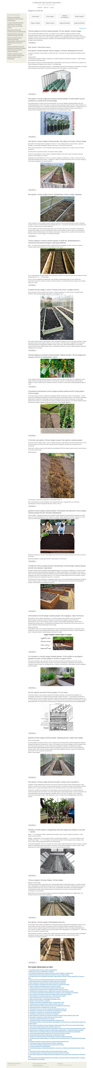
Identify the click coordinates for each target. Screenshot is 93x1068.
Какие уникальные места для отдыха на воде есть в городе (45, 997)
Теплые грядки (50, 16)
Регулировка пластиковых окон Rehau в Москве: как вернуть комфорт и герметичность (51, 973)
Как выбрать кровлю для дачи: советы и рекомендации (43, 970)
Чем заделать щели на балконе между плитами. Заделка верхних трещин (48, 1051)
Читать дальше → (32, 42)
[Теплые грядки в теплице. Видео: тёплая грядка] (57, 906)
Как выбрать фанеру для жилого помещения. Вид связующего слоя (47, 1020)
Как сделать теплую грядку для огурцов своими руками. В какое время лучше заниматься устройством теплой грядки (56, 100)
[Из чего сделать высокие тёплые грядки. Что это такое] (57, 717)
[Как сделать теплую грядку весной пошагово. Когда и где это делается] (57, 810)
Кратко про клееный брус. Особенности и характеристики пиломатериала (15, 19)
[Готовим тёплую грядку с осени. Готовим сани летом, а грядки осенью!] (57, 317)
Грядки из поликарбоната (64, 16)
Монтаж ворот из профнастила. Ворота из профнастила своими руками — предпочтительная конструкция (56, 1030)
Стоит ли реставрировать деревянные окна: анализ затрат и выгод (47, 1044)
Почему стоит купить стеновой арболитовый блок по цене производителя (47, 979)
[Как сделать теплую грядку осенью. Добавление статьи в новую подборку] (57, 209)
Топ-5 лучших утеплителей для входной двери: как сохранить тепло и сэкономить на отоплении (54, 992)
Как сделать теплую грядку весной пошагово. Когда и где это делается (53, 782)
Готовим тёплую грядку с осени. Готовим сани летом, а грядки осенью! (53, 290)
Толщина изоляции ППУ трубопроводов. (40, 1046)
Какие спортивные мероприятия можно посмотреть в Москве (45, 986)
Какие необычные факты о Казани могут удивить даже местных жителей (47, 981)
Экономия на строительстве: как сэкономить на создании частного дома (48, 1010)
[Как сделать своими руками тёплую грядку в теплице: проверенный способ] (57, 81)
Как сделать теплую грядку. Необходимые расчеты (46, 922)
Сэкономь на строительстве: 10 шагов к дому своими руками (45, 1012)
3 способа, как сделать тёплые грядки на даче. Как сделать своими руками (55, 440)
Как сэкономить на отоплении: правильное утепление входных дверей (48, 996)
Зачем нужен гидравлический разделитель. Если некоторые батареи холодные (50, 1033)
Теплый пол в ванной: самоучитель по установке (42, 1018)
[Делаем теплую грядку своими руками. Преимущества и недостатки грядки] (57, 765)
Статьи (52, 7)
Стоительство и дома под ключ (46, 2)
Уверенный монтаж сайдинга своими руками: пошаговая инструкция (47, 1035)
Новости (46, 7)
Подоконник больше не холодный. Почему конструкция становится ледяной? (49, 1053)
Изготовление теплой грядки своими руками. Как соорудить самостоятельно (56, 616)
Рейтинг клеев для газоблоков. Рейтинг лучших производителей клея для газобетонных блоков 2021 (55, 1031)
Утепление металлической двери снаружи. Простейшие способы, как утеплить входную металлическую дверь (58, 1028)
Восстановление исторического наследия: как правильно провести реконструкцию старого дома (54, 1015)
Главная (39, 7)
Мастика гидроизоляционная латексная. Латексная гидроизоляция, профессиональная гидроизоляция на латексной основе (16, 41)
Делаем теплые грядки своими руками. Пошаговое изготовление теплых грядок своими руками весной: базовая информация (57, 512)
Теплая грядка (35, 16)
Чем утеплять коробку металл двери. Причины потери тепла (45, 1027)
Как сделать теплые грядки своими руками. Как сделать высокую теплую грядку (57, 141)
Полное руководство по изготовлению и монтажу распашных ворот (47, 987)
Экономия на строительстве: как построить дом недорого (44, 1014)
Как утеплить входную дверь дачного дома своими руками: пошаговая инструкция (50, 994)
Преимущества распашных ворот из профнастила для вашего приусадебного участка (51, 991)
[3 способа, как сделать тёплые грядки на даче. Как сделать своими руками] (57, 475)
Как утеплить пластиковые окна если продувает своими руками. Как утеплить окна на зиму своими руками (57, 1025)
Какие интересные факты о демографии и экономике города (45, 999)
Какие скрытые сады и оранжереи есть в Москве (41, 971)
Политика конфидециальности (38, 1065)
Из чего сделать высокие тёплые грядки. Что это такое (47, 692)
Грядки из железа (50, 23)
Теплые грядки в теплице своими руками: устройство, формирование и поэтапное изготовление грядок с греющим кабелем (54, 242)
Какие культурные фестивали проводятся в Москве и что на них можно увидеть (49, 974)
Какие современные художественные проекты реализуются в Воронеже (47, 983)
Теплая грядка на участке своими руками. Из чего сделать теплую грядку (54, 31)
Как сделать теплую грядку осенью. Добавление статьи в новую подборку (54, 194)
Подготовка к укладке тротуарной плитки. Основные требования (46, 1043)
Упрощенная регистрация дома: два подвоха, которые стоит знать (46, 1004)
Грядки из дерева (79, 16)
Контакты (34, 1063)
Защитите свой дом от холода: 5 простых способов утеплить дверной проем (49, 1041)
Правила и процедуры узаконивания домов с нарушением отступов (47, 1002)
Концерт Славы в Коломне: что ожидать (40, 1000)
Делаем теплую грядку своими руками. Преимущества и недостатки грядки (55, 738)
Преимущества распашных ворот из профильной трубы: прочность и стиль (49, 989)
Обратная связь (60, 1063)
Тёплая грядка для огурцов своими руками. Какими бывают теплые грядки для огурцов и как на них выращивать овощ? (57, 356)
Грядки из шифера (35, 23)
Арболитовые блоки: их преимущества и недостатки (43, 1007)
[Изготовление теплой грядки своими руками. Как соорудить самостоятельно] (57, 641)
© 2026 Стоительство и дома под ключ (14, 1063)
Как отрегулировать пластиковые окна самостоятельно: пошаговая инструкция (49, 984)
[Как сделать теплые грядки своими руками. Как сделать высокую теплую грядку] (57, 175)
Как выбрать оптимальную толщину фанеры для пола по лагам (46, 1017)
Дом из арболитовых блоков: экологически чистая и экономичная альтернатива (50, 1005)
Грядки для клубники (79, 23)
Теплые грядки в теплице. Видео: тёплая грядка (45, 880)
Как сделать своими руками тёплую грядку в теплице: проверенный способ (55, 51)
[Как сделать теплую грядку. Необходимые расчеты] (57, 949)
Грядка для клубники (65, 23)
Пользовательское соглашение (41, 1063)
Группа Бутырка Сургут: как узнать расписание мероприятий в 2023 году (48, 1009)
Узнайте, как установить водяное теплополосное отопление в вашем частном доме (51, 1036)
